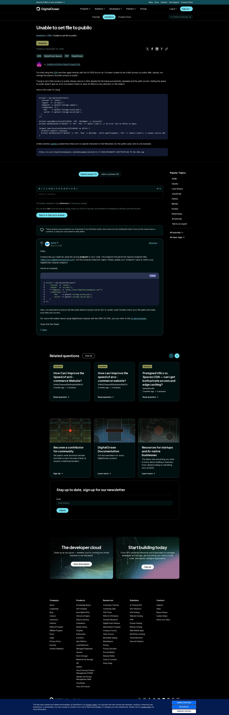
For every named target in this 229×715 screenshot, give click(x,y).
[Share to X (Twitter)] (147, 48)
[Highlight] (54, 189)
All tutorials (177, 219)
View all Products (83, 687)
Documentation (109, 652)
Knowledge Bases (83, 605)
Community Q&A (109, 609)
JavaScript (176, 194)
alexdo (53, 243)
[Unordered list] (64, 189)
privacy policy (91, 705)
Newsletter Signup (110, 638)
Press (52, 634)
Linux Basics (177, 189)
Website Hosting (136, 616)
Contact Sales (187, 2)
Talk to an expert (179, 224)
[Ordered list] (67, 189)
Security (53, 645)
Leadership (54, 609)
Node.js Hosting (136, 627)
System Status (161, 616)
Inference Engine (83, 616)
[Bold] (39, 189)
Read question (60, 397)
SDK (56, 72)
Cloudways (80, 683)
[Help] (160, 189)
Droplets (79, 630)
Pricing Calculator (110, 649)
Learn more (103, 473)
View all (88, 356)
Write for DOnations (111, 616)
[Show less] (158, 243)
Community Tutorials (111, 605)
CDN (49, 35)
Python (175, 199)
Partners (53, 623)
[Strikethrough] (47, 189)
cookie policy (146, 707)
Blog (151, 2)
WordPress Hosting (137, 634)
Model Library (81, 627)
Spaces (79, 652)
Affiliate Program (56, 630)
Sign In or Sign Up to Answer (52, 215)
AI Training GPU (136, 605)
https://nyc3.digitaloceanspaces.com (57, 260)
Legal (52, 638)
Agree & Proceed (184, 703)
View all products (81, 564)
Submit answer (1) (89, 174)
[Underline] (44, 189)
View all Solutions (136, 641)
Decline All (184, 707)
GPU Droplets (81, 609)
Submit (62, 510)
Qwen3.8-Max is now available (49, 2)
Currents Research (110, 620)
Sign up (185, 9)
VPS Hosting (135, 612)
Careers (164, 2)
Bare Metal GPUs (83, 612)
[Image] (52, 189)
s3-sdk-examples (138, 318)
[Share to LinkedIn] (157, 48)
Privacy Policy (55, 641)
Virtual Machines (136, 638)
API (77, 663)
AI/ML (174, 179)
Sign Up (56, 473)
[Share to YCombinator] (161, 48)
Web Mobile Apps (137, 630)
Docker (175, 209)
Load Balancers (82, 645)
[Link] (49, 189)
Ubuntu (175, 184)
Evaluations (80, 623)
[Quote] (69, 189)
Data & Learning (82, 620)
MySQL (175, 204)
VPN (131, 620)
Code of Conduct (110, 659)
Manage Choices (184, 711)
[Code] (77, 189)
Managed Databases (84, 649)
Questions (109, 17)
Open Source (108, 634)
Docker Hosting (136, 623)
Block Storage (82, 656)
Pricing (105, 645)
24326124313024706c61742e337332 (63, 64)
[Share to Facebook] (152, 48)
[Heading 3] (62, 189)
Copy (153, 276)
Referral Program (56, 627)
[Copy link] (166, 48)
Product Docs (124, 17)
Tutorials (96, 17)
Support (159, 605)
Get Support (174, 2)
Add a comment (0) (110, 174)
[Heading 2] (59, 189)
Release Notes (109, 656)
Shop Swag (107, 663)
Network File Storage (84, 659)
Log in (172, 9)
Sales (158, 609)
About (52, 605)
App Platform (81, 641)
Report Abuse (161, 612)
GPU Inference (135, 609)
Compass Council (110, 630)
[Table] (74, 189)
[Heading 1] (57, 189)
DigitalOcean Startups (111, 623)
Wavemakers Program (111, 627)
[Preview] (158, 189)
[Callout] (72, 189)
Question (42, 43)
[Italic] (42, 189)
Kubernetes (177, 214)
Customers (54, 620)
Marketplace (108, 641)
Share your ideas (163, 620)
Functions (80, 638)
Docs (157, 2)
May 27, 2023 (56, 246)
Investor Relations (57, 649)
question (54, 144)
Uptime (79, 667)
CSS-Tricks (107, 612)
